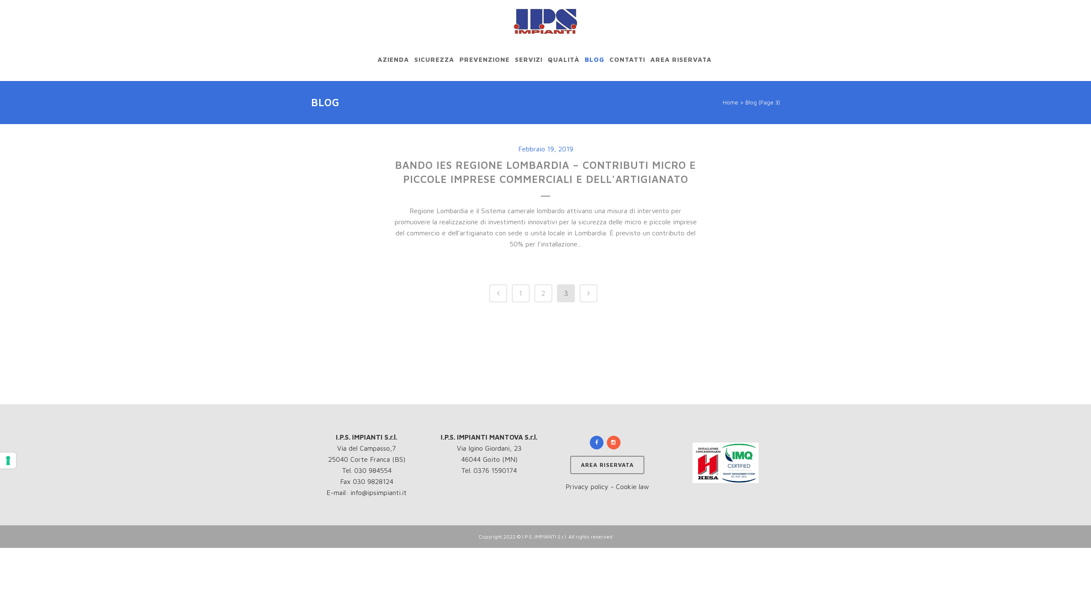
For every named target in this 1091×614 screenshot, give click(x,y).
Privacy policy (587, 486)
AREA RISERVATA (607, 464)
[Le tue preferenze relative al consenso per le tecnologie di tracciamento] (8, 460)
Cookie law (632, 486)
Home (730, 102)
